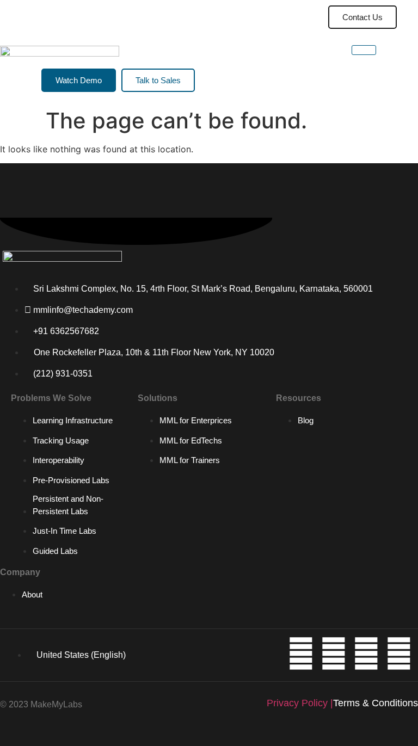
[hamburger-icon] (291, 17)
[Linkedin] (301, 653)
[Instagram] (366, 653)
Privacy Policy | (300, 703)
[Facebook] (399, 653)
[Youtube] (333, 653)
